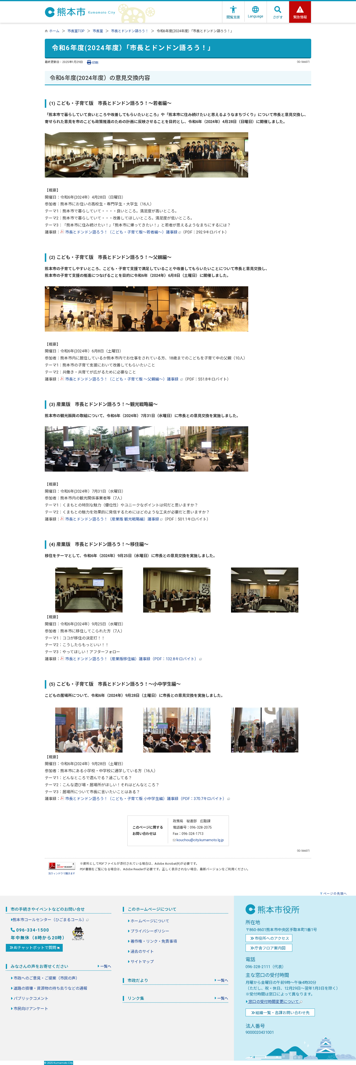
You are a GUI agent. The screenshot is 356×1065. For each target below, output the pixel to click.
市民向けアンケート (31, 1008)
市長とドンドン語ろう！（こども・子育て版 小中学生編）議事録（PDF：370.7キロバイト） (145, 798)
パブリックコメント (31, 998)
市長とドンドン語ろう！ (129, 31)
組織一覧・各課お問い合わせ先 (282, 1013)
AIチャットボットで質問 (35, 947)
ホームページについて (150, 921)
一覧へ (105, 966)
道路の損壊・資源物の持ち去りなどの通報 (50, 988)
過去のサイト (142, 951)
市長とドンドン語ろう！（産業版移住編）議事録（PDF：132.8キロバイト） (131, 659)
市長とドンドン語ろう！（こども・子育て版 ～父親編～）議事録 (122, 379)
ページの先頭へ (335, 893)
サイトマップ (142, 961)
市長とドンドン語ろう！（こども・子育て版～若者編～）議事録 (121, 232)
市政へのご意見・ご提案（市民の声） (46, 978)
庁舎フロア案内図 (270, 948)
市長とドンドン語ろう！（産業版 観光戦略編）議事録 (112, 519)
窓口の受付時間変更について (274, 1001)
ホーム (54, 31)
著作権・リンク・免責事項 (154, 941)
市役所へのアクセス (272, 938)
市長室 (98, 31)
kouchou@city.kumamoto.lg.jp (200, 840)
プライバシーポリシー (150, 931)
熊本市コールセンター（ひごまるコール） (49, 919)
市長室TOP (76, 31)
